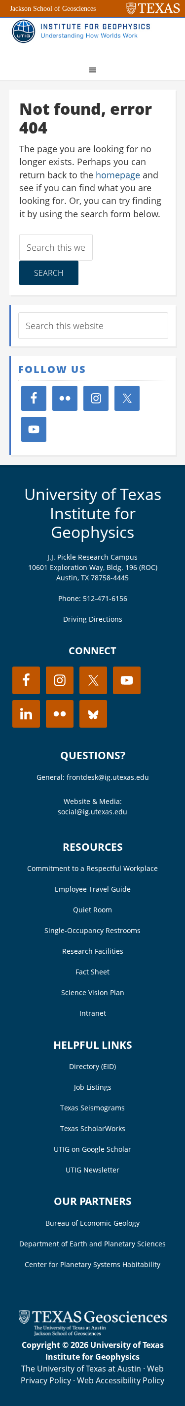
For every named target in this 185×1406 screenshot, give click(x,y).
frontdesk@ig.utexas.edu (108, 777)
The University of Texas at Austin (81, 1368)
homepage (118, 175)
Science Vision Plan (92, 992)
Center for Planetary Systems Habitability (92, 1264)
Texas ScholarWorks (92, 1128)
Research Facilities (92, 951)
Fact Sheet (92, 971)
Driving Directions (92, 619)
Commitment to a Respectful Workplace (92, 868)
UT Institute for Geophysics (83, 37)
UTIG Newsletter (92, 1169)
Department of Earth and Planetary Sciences (92, 1243)
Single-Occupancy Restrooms (92, 930)
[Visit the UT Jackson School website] (93, 1333)
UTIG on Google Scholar (92, 1149)
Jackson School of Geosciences (53, 8)
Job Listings (92, 1087)
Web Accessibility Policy (120, 1380)
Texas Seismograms (92, 1107)
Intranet (92, 1013)
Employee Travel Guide (93, 889)
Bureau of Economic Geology (92, 1223)
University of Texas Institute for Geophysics (92, 512)
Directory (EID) (92, 1066)
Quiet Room (92, 909)
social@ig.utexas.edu (92, 811)
